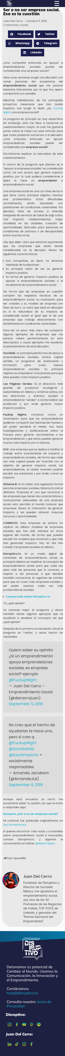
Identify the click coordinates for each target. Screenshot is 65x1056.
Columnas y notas (16, 25)
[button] (21, 34)
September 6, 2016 (26, 784)
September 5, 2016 (26, 704)
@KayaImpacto (23, 755)
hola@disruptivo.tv (22, 993)
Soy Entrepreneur (14, 825)
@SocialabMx (21, 748)
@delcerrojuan (45, 843)
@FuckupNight (23, 680)
